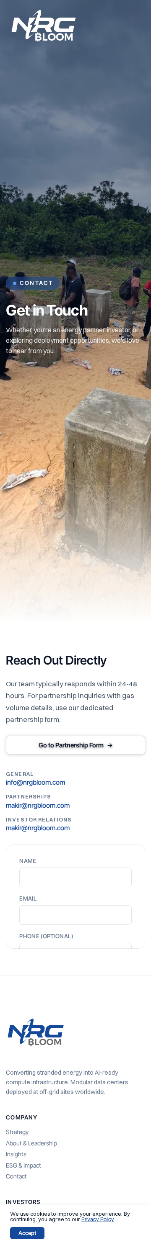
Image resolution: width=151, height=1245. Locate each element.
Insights (16, 1154)
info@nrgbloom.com (35, 782)
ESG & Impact (23, 1165)
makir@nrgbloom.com (38, 805)
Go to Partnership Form (76, 745)
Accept (27, 1233)
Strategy (17, 1132)
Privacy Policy (97, 1219)
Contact (16, 1176)
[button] (136, 26)
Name (27, 861)
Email (27, 899)
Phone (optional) (46, 937)
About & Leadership (31, 1143)
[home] (43, 26)
